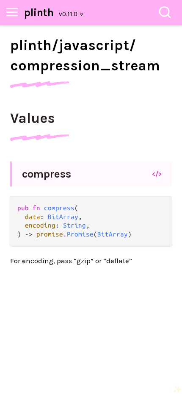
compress (46, 174)
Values (32, 118)
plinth (39, 12)
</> (157, 174)
